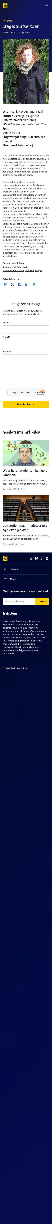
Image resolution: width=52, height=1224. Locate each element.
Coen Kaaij (22, 267)
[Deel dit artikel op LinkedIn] (26, 284)
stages (38, 271)
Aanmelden (42, 601)
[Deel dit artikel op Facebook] (19, 284)
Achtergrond (9, 267)
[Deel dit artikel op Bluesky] (5, 284)
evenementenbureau (13, 271)
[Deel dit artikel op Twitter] (12, 284)
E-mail (6, 337)
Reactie (7, 352)
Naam (6, 323)
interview (29, 271)
